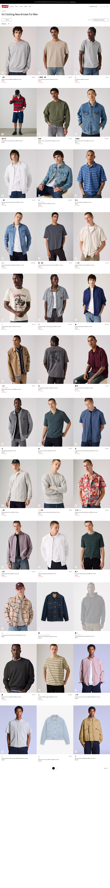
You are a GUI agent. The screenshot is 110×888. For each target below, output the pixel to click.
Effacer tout (4, 23)
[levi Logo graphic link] (5, 6)
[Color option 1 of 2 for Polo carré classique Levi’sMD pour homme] (75, 200)
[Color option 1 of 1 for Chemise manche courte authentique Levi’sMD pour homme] (75, 448)
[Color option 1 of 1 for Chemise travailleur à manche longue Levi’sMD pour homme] (39, 324)
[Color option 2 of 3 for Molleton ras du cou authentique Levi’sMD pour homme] (40, 510)
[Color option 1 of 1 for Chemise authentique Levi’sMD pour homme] (75, 324)
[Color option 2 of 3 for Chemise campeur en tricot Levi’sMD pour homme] (77, 263)
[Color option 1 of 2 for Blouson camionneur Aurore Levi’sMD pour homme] (2, 386)
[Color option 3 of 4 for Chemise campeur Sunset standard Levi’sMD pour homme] (78, 510)
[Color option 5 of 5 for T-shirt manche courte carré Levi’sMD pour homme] (45, 77)
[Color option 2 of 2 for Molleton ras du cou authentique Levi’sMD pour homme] (40, 138)
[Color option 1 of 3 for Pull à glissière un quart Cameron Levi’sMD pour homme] (2, 138)
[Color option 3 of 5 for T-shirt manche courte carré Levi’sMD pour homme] (42, 77)
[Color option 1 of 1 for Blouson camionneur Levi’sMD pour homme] (39, 200)
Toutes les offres (72, 1)
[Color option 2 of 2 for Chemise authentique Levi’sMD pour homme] (4, 571)
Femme (21, 6)
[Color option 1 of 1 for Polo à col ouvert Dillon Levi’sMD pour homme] (39, 448)
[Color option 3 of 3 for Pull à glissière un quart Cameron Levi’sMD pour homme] (5, 138)
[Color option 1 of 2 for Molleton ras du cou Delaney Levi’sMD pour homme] (2, 77)
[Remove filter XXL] (11, 24)
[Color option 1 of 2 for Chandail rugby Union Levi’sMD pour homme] (2, 510)
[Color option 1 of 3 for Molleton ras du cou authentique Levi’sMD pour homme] (39, 510)
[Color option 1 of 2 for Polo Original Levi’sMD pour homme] (75, 77)
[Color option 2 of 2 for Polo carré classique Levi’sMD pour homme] (77, 200)
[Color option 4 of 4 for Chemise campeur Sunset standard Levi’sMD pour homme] (80, 510)
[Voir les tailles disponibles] (3, 73)
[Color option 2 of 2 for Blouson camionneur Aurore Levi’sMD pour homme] (4, 386)
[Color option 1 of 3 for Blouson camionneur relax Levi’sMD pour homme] (75, 138)
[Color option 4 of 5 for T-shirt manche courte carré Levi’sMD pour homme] (43, 77)
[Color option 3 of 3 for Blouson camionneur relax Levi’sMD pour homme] (78, 138)
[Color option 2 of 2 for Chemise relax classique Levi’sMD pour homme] (40, 571)
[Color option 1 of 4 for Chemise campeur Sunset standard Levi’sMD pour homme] (75, 510)
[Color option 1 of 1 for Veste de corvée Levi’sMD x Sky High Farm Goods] (39, 633)
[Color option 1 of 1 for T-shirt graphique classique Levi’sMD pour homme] (2, 324)
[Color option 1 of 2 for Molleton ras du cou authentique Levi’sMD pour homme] (39, 138)
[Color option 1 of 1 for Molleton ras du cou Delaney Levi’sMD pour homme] (2, 695)
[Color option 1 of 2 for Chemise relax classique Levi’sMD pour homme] (39, 571)
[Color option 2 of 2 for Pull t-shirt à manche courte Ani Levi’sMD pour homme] (77, 571)
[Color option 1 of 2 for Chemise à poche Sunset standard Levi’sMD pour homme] (2, 200)
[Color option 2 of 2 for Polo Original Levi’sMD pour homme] (77, 77)
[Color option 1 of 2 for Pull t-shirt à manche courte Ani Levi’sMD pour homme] (75, 571)
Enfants (25, 6)
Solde (30, 6)
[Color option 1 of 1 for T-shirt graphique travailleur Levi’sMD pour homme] (39, 386)
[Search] (101, 6)
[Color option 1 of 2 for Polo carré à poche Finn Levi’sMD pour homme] (75, 386)
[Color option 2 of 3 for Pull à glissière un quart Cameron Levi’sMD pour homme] (4, 138)
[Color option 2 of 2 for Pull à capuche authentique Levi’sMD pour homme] (77, 633)
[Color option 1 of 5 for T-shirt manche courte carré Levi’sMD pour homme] (39, 77)
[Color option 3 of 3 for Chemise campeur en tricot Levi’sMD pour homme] (78, 263)
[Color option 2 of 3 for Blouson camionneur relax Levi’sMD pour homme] (77, 138)
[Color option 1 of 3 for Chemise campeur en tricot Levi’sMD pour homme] (75, 263)
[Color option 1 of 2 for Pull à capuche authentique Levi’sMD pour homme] (75, 633)
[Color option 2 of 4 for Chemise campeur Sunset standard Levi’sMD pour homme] (77, 510)
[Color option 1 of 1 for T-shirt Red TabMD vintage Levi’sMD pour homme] (39, 695)
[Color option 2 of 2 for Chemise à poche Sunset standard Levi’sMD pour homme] (4, 200)
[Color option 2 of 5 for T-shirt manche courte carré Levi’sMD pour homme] (40, 77)
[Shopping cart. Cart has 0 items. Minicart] (107, 6)
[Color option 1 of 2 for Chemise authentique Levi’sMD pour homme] (2, 571)
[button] (104, 6)
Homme (16, 6)
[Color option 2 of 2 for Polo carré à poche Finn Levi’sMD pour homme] (77, 386)
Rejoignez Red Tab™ (93, 6)
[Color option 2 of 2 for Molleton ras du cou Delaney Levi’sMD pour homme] (4, 77)
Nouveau (12, 6)
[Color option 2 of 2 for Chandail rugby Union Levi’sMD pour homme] (4, 510)
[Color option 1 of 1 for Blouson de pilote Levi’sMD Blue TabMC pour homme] (75, 756)
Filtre (7, 19)
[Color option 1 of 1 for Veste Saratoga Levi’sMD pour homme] (2, 448)
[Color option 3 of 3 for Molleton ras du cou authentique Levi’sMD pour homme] (42, 510)
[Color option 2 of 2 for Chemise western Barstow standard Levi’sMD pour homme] (4, 263)
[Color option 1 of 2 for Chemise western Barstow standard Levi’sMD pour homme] (2, 263)
